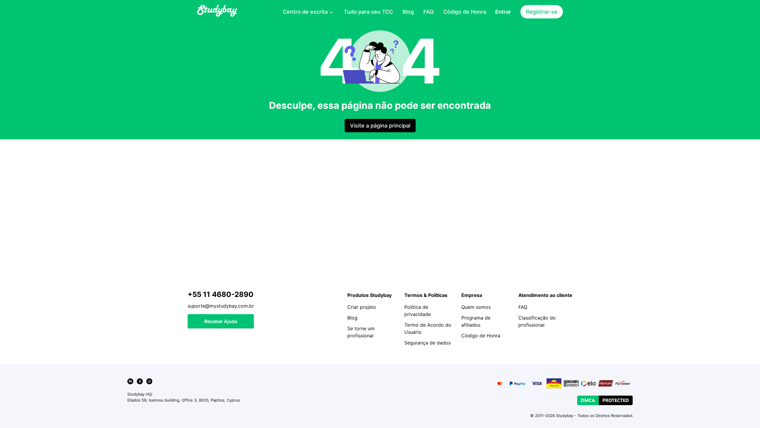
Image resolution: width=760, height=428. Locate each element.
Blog (408, 12)
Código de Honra (464, 12)
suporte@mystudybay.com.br (221, 306)
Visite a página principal (380, 125)
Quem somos (476, 307)
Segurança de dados (427, 343)
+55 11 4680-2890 (221, 294)
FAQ (428, 12)
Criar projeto (361, 307)
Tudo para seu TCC (368, 12)
